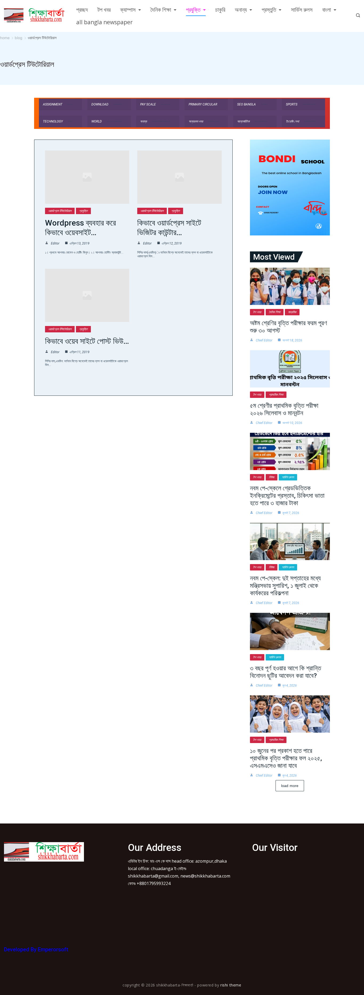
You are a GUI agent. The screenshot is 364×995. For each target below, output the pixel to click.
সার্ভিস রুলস (302, 9)
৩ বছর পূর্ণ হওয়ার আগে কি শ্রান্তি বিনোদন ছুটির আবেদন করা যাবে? (285, 671)
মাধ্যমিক (292, 312)
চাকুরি (220, 9)
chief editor (264, 340)
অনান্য (241, 9)
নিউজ (271, 477)
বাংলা (326, 9)
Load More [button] (289, 785)
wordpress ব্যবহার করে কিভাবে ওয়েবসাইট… (80, 227)
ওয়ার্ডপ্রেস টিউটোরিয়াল (59, 211)
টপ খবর (104, 9)
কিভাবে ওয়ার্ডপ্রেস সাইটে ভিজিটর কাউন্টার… (169, 227)
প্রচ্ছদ (82, 9)
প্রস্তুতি (269, 9)
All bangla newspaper (104, 22)
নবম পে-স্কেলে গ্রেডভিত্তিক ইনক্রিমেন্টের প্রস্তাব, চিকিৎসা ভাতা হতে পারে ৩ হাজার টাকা (287, 495)
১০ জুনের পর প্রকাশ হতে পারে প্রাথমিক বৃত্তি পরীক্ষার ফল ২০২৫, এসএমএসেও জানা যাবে (286, 758)
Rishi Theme (230, 985)
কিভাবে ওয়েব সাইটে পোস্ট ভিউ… (87, 341)
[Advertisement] (44, 900)
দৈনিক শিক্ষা (161, 9)
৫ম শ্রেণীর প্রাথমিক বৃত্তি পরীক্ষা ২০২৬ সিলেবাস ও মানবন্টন (284, 409)
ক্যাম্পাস (128, 9)
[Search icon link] (356, 16)
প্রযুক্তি (193, 9)
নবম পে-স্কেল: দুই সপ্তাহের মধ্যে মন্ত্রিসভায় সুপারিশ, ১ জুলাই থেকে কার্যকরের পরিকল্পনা (285, 585)
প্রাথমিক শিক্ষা (276, 395)
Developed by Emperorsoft (36, 949)
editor (55, 243)
